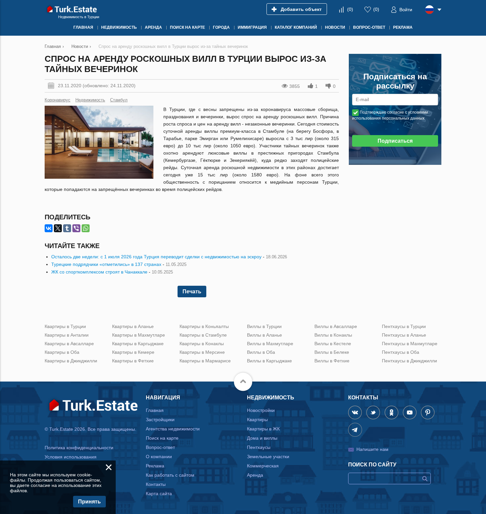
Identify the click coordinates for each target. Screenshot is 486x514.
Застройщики (160, 419)
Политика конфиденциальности (79, 447)
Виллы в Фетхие (331, 360)
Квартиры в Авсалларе (69, 343)
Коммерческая (263, 465)
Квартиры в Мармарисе (205, 360)
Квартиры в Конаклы (202, 343)
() (350, 9)
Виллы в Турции (264, 326)
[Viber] (76, 228)
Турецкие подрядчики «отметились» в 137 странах (106, 264)
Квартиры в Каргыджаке (138, 343)
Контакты (156, 484)
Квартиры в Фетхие (133, 360)
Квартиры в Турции (65, 326)
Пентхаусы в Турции (404, 326)
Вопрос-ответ (160, 447)
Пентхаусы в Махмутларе (409, 343)
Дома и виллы (262, 438)
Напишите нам (372, 449)
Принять (89, 501)
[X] (58, 228)
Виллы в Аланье (264, 335)
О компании (159, 456)
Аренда (255, 475)
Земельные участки (268, 456)
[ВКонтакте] (49, 228)
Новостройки (261, 410)
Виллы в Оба (261, 352)
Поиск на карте (162, 438)
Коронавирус (57, 99)
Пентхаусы (258, 447)
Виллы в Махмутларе (270, 343)
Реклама (155, 465)
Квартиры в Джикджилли (71, 360)
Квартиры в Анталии (67, 335)
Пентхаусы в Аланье (404, 335)
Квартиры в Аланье (133, 326)
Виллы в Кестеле (332, 343)
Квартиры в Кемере (133, 352)
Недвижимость (90, 99)
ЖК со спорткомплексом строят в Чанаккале (99, 272)
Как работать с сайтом (170, 475)
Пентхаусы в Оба (400, 352)
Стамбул (119, 99)
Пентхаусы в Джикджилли (409, 360)
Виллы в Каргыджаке (269, 360)
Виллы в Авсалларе (335, 326)
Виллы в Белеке (331, 352)
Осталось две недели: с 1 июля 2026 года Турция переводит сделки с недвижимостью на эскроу (156, 256)
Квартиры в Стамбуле (203, 335)
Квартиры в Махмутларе (138, 335)
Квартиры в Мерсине (202, 352)
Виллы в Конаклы (333, 335)
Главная (155, 410)
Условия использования (71, 456)
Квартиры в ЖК (263, 428)
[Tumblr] (67, 228)
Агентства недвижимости (173, 428)
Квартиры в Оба (62, 352)
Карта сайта (159, 493)
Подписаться (395, 141)
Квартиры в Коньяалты (204, 326)
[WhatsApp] (86, 228)
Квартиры (257, 419)
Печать (191, 291)
